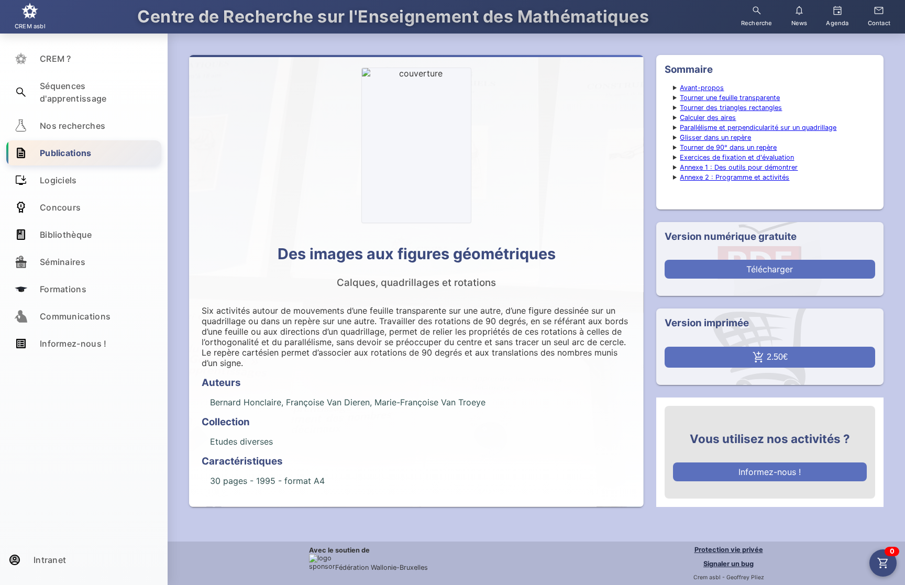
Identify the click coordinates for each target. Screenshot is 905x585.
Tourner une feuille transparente (730, 98)
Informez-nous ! (769, 472)
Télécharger (769, 269)
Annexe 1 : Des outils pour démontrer (739, 167)
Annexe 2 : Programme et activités (734, 177)
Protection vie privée (728, 550)
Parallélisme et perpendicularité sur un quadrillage (758, 127)
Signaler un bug (728, 564)
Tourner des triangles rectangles (731, 108)
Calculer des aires (708, 118)
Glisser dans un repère (715, 137)
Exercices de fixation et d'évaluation (737, 157)
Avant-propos (702, 88)
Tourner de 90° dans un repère (728, 147)
